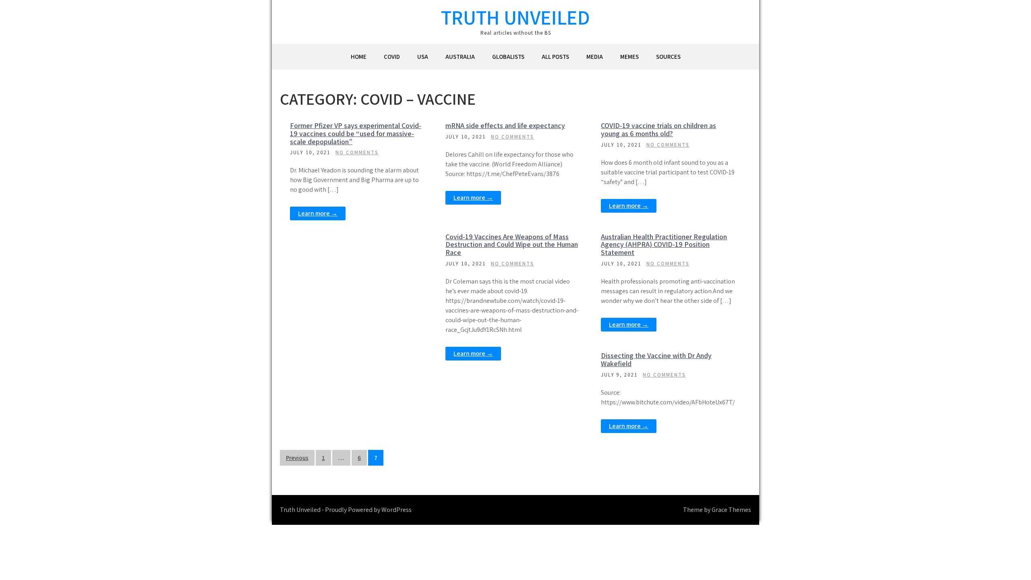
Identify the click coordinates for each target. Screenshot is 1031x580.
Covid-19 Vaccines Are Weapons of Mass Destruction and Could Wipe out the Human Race (511, 244)
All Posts (555, 56)
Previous (297, 458)
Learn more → (317, 213)
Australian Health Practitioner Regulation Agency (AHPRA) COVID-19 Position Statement (664, 244)
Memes (629, 56)
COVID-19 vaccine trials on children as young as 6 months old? (658, 129)
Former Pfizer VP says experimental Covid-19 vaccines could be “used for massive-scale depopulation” (355, 133)
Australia (460, 56)
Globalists (508, 56)
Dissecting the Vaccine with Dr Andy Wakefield (656, 359)
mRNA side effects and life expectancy (505, 125)
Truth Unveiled (515, 17)
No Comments (357, 152)
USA (422, 56)
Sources (668, 56)
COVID (392, 56)
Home (358, 56)
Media (594, 56)
